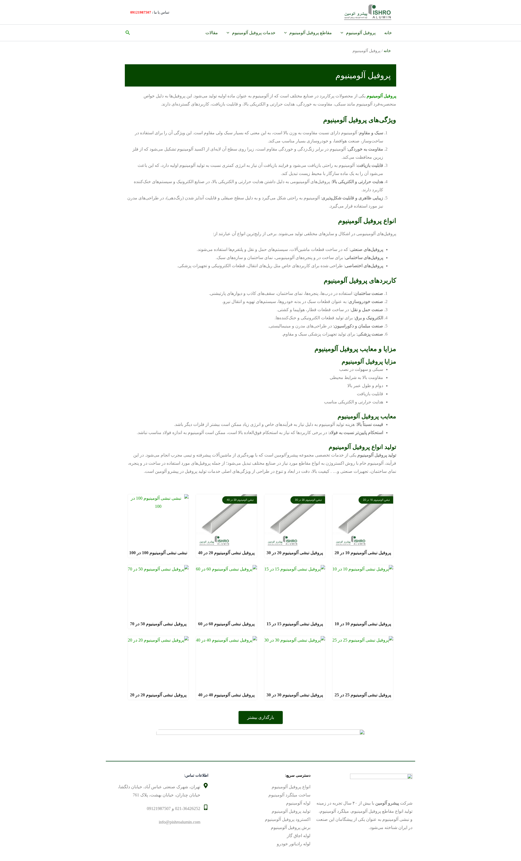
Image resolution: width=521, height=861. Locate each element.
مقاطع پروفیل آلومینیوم (310, 32)
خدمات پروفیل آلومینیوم (253, 32)
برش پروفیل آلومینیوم (290, 827)
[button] (127, 32)
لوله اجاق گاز (298, 835)
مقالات (211, 32)
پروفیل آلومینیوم (361, 32)
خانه (388, 32)
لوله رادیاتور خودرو (293, 843)
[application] (343, 33)
